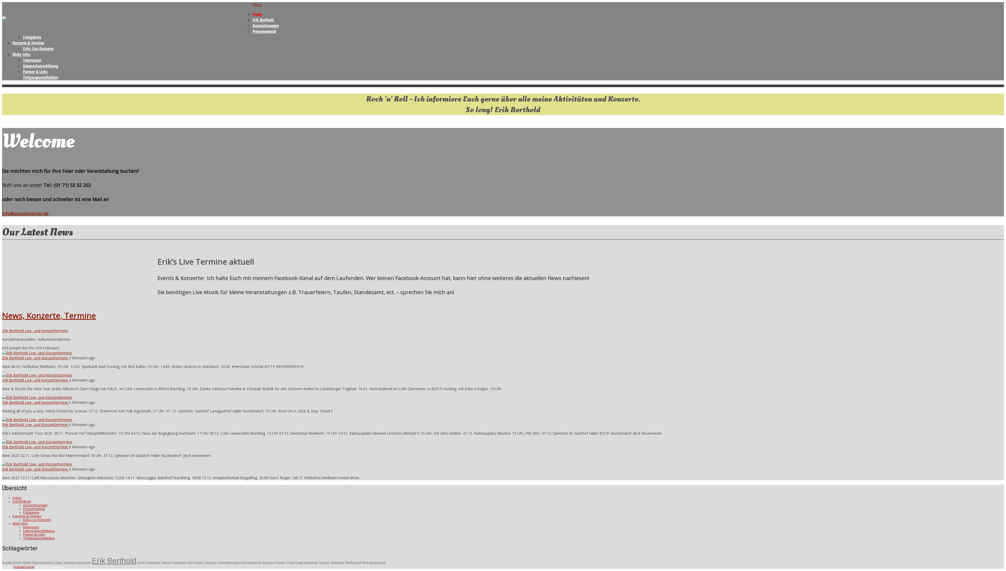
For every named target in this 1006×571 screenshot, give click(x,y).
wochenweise (377, 562)
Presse (299, 562)
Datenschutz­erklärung (40, 66)
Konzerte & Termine (28, 43)
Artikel (27, 562)
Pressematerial (264, 31)
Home (257, 14)
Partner (281, 562)
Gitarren (166, 562)
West (365, 562)
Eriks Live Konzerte (38, 49)
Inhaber (199, 562)
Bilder (59, 562)
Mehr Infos (22, 54)
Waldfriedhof (353, 562)
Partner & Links (35, 72)
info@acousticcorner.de (25, 213)
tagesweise (311, 562)
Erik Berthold (263, 20)
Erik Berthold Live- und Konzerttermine (35, 330)
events (141, 562)
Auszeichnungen (266, 26)
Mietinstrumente (250, 562)
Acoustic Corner (12, 562)
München (268, 562)
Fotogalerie (32, 37)
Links (220, 562)
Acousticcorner (23, 567)
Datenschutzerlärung (77, 562)
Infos (190, 562)
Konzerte (210, 562)
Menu (257, 4)
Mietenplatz (232, 562)
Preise (290, 562)
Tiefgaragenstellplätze (40, 77)
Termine (324, 562)
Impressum (32, 60)
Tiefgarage (337, 562)
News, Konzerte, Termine (49, 315)
